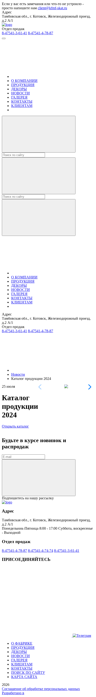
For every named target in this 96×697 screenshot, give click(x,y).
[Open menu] (4, 38)
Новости (18, 374)
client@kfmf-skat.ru (52, 8)
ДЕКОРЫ (19, 89)
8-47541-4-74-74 (40, 551)
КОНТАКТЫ (21, 101)
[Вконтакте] (37, 600)
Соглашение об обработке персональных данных (41, 689)
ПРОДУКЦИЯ (22, 85)
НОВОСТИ (20, 93)
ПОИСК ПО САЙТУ (28, 673)
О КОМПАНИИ (24, 81)
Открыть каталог (15, 426)
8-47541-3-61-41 (14, 33)
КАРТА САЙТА (24, 677)
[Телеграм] (37, 636)
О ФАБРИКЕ (21, 643)
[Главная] (46, 76)
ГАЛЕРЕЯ (19, 97)
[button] (89, 387)
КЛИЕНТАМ (21, 106)
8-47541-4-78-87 (40, 33)
